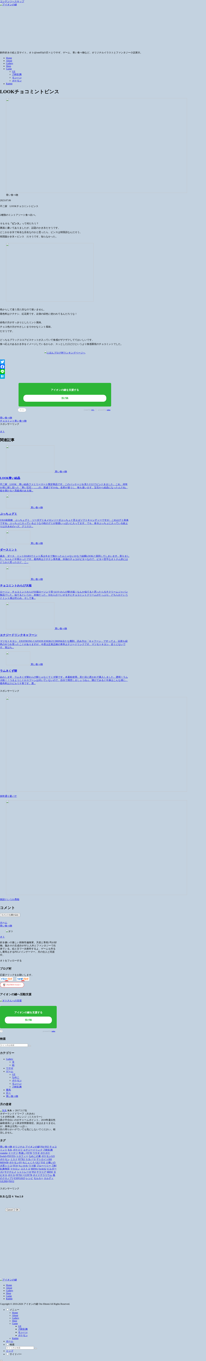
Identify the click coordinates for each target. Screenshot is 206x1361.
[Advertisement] (103, 29)
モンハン (23, 1332)
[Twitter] (65, 361)
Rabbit (9, 1298)
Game (9, 1296)
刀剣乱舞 (23, 1329)
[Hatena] (65, 376)
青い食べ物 (6, 417)
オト (92, 410)
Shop (8, 1293)
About (9, 1288)
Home (9, 1285)
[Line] (65, 371)
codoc (108, 410)
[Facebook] (65, 366)
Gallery (9, 1290)
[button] (30, 1045)
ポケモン (23, 1335)
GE (19, 1326)
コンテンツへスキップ (12, 1)
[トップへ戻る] (1, 1360)
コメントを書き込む (10, 915)
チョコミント (7, 421)
